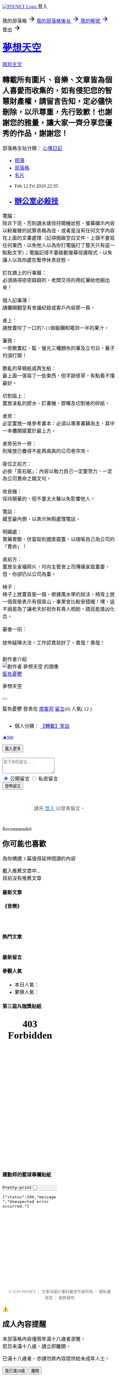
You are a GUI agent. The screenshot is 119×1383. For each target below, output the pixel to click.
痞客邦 (46, 709)
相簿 (19, 160)
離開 (35, 1371)
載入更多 (13, 748)
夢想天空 (21, 47)
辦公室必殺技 (37, 201)
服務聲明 (66, 1297)
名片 (19, 175)
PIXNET (29, 1291)
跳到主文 (12, 64)
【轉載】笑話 (55, 726)
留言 (60, 709)
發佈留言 (13, 786)
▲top (7, 736)
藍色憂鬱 (12, 674)
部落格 (22, 168)
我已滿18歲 (15, 1371)
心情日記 (52, 148)
